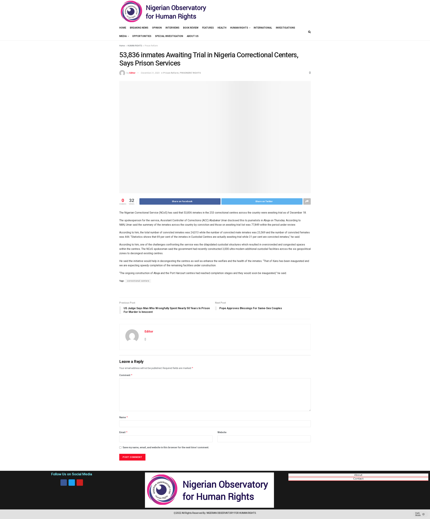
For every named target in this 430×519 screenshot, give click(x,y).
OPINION (157, 27)
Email (123, 432)
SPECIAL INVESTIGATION (169, 36)
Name (123, 417)
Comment (126, 375)
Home (122, 46)
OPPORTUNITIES (141, 36)
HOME (122, 27)
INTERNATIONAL (263, 27)
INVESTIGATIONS (285, 27)
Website (222, 432)
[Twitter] (72, 482)
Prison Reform (151, 46)
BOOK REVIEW (190, 27)
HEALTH (222, 27)
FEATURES (208, 27)
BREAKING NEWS (139, 27)
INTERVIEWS (172, 27)
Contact (358, 478)
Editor (132, 73)
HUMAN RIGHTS (239, 27)
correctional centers (138, 281)
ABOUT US (193, 36)
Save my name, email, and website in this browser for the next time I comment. (166, 447)
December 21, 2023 (150, 73)
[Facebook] (63, 482)
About (358, 474)
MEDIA (123, 36)
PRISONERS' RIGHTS (190, 73)
